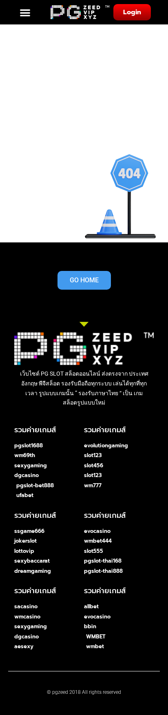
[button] (25, 12)
